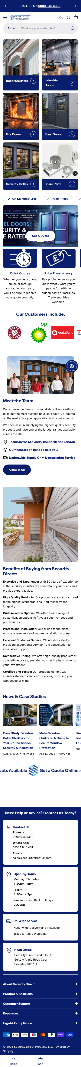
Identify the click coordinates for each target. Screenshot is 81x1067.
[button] (5, 6)
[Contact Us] (60, 17)
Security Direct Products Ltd (33, 1046)
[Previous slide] (29, 241)
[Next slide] (52, 241)
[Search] (72, 28)
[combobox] (40, 28)
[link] (14, 332)
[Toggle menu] (5, 17)
